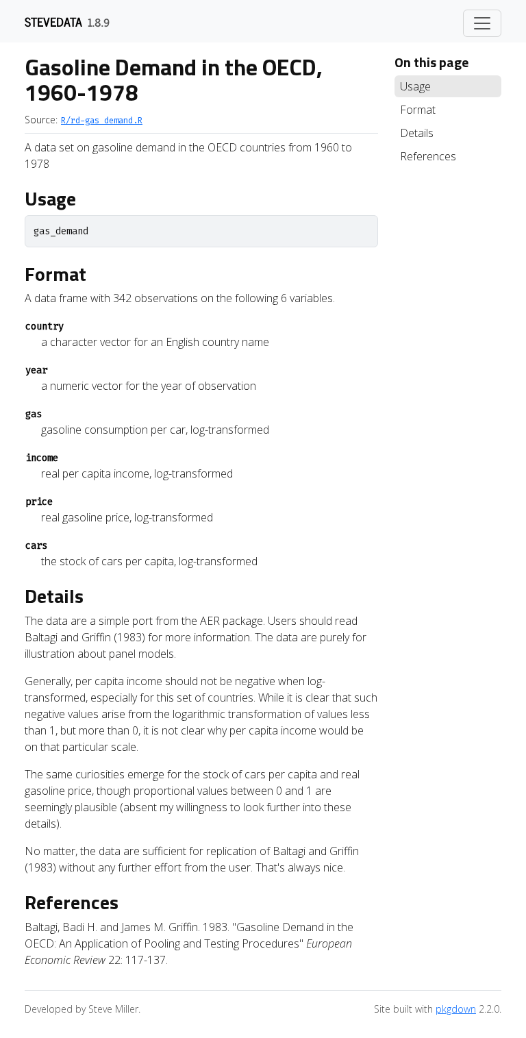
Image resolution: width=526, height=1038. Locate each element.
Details (417, 132)
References (428, 156)
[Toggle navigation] (482, 23)
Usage (415, 86)
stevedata (53, 21)
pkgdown (456, 1008)
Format (418, 109)
